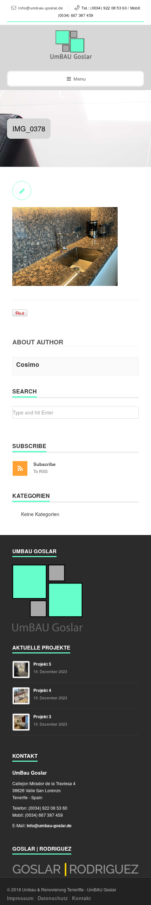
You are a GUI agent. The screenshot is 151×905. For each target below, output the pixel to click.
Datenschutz (53, 897)
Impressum (20, 897)
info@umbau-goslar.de (40, 8)
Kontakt (81, 897)
